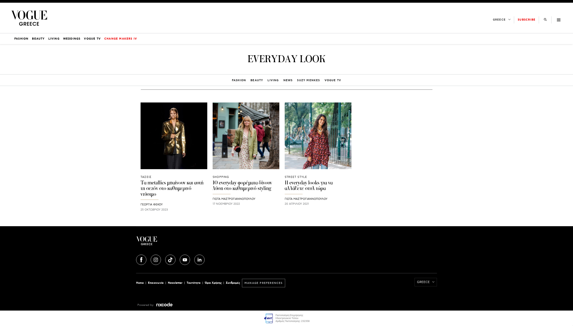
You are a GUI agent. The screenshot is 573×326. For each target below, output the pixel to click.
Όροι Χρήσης (213, 283)
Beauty (256, 80)
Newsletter (175, 283)
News (288, 80)
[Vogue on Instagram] (156, 259)
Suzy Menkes (308, 80)
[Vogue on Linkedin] (199, 259)
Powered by (145, 305)
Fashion (239, 80)
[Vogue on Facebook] (141, 259)
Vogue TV (333, 80)
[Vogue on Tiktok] (170, 259)
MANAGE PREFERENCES (263, 283)
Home (140, 283)
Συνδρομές (233, 283)
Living (273, 80)
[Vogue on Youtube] (185, 259)
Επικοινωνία (156, 283)
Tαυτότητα (194, 283)
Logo (186, 242)
